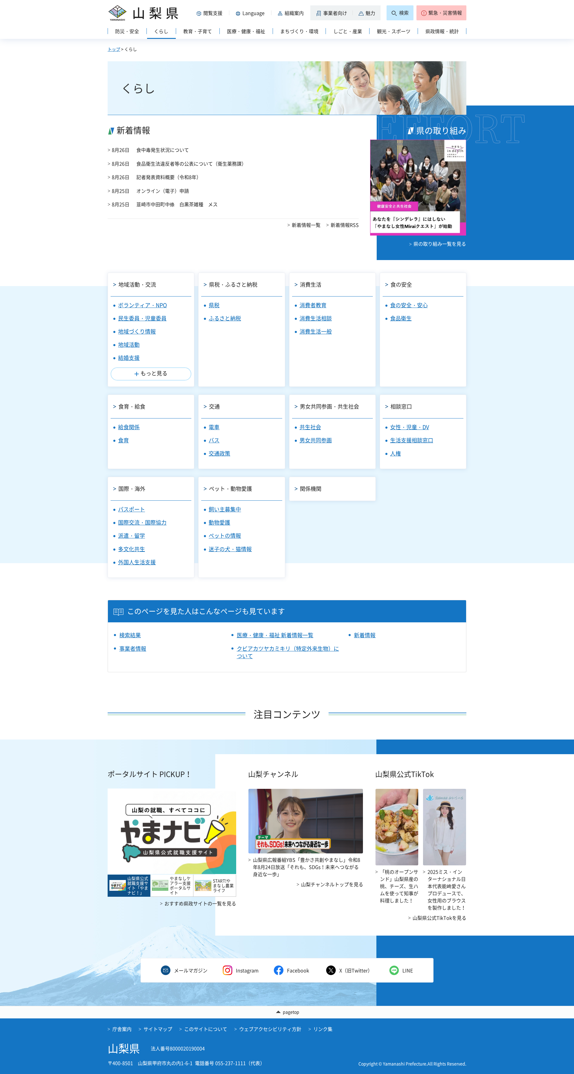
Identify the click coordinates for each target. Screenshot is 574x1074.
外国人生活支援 (137, 562)
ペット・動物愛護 (230, 489)
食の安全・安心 (409, 305)
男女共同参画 (316, 440)
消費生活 (310, 284)
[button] (210, 12)
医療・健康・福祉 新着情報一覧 (275, 635)
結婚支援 (129, 358)
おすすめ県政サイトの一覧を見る (200, 903)
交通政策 (219, 453)
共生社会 (310, 427)
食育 (123, 440)
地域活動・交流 (137, 284)
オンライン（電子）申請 (162, 190)
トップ (114, 49)
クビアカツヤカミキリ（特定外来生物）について (288, 652)
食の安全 (401, 284)
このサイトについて (205, 1028)
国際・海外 (131, 489)
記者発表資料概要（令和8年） (168, 177)
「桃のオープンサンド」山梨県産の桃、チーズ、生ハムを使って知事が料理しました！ (399, 886)
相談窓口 (401, 406)
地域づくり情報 (137, 331)
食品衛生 (401, 318)
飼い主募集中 (225, 509)
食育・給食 (131, 406)
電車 (214, 427)
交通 (214, 406)
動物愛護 (219, 522)
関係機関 (310, 489)
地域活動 (129, 344)
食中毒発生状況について (162, 149)
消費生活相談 (316, 318)
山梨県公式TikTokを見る (439, 917)
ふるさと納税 (225, 318)
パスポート (131, 509)
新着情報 (364, 635)
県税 (214, 305)
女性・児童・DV (409, 427)
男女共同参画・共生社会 (329, 406)
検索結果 (130, 635)
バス (214, 440)
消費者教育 (313, 305)
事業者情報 (132, 648)
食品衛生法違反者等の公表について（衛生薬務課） (191, 163)
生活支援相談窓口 (411, 440)
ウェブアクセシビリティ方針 (270, 1028)
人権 (395, 453)
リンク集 (322, 1028)
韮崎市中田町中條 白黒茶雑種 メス (177, 204)
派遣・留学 (131, 535)
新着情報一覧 (306, 224)
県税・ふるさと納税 (233, 284)
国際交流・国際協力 (142, 522)
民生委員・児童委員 (142, 318)
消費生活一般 (316, 331)
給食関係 (129, 427)
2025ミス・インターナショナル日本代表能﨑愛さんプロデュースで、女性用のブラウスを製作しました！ (447, 889)
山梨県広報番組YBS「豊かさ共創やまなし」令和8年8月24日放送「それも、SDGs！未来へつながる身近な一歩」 (306, 867)
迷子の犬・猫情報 (230, 549)
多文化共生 (131, 549)
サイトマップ (158, 1028)
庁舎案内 (122, 1028)
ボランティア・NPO (142, 305)
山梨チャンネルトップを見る (332, 884)
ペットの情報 (225, 535)
